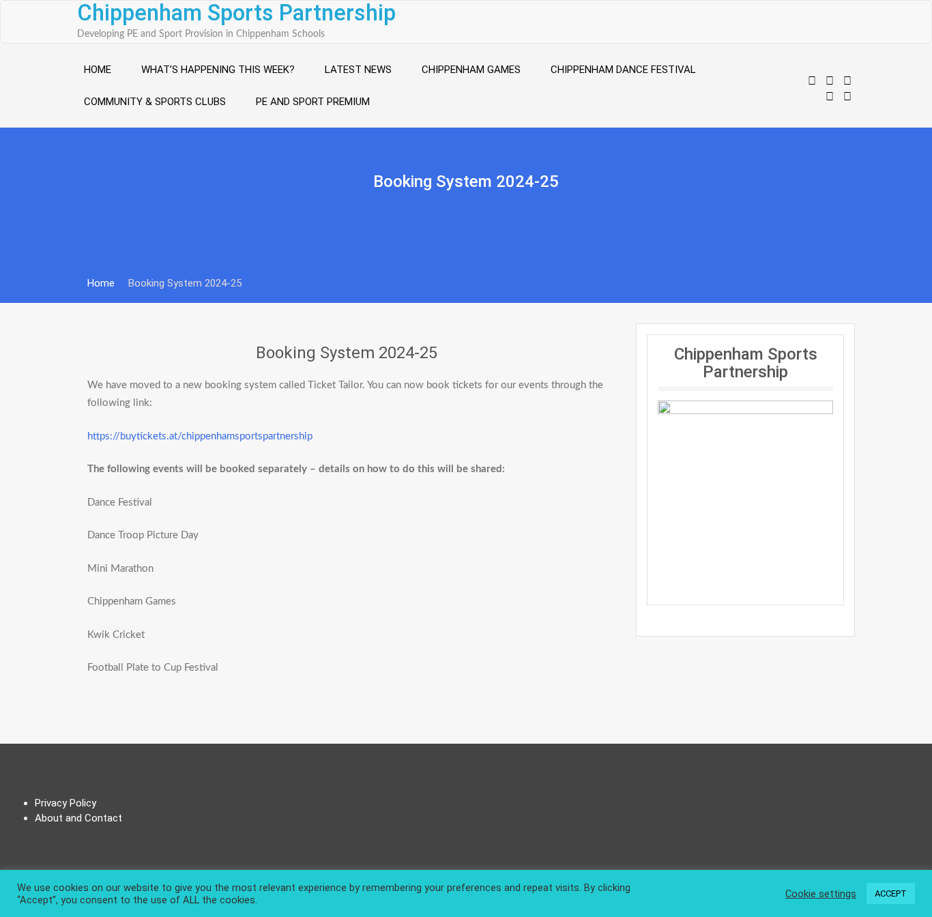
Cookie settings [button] (820, 894)
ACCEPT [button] (891, 893)
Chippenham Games (471, 69)
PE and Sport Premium (313, 102)
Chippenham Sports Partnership (236, 13)
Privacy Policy (65, 803)
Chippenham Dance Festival (623, 69)
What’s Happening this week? (218, 69)
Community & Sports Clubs (155, 102)
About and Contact (78, 818)
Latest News (358, 69)
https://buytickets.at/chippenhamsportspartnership (199, 436)
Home (97, 69)
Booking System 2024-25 (346, 352)
